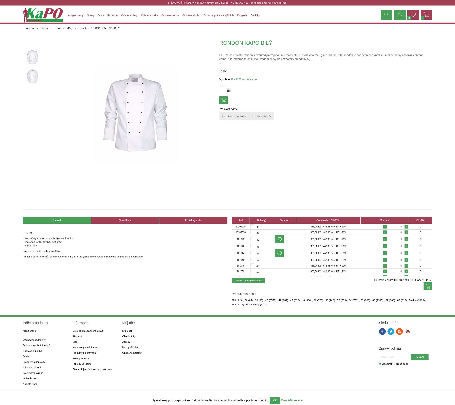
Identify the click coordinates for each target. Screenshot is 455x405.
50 (326, 300)
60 (373, 300)
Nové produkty (81, 358)
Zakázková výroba (33, 372)
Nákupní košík (130, 347)
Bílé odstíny (252, 304)
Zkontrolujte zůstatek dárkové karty (92, 369)
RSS (399, 331)
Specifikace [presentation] (125, 220)
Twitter (390, 331)
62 (387, 300)
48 (315, 300)
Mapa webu (29, 330)
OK (275, 400)
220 (234, 300)
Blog (75, 341)
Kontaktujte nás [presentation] (193, 220)
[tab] (57, 220)
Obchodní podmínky (34, 339)
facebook (382, 331)
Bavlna (413, 300)
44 (291, 300)
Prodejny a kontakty (34, 361)
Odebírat (387, 363)
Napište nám (30, 383)
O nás (26, 356)
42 (280, 300)
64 (398, 300)
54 (350, 300)
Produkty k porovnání (85, 352)
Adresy (126, 341)
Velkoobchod (30, 378)
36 (246, 300)
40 (266, 300)
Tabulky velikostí (82, 363)
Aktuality (77, 336)
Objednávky (129, 336)
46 (303, 300)
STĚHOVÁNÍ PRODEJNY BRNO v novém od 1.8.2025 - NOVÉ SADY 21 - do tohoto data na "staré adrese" (227, 2)
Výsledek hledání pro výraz (88, 330)
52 (338, 300)
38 (256, 300)
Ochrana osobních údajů (36, 345)
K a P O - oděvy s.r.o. (244, 79)
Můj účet (127, 330)
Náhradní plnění (32, 367)
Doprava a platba (32, 350)
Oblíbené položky (132, 352)
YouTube (408, 331)
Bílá (234, 304)
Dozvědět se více (292, 400)
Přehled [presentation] (57, 220)
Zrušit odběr (402, 363)
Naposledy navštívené (85, 347)
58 (362, 300)
